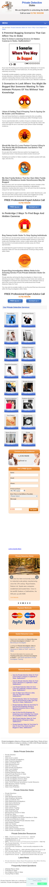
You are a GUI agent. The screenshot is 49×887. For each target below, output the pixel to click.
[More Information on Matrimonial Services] (11, 336)
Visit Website (14, 597)
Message (13, 499)
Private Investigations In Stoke (14, 816)
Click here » (11, 325)
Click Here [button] (39, 880)
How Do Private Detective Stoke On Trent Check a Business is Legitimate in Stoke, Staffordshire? (25, 682)
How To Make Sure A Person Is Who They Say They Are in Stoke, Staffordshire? (24, 694)
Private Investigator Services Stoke (16, 780)
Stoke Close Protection (12, 787)
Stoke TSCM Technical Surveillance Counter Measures (22, 782)
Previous (9, 64)
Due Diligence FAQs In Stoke (14, 872)
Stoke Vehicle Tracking (12, 808)
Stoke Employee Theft (12, 809)
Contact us (18, 743)
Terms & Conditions (8, 743)
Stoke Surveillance (11, 806)
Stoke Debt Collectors (12, 785)
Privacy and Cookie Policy (30, 741)
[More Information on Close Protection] (11, 387)
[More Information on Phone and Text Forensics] (11, 370)
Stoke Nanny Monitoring (12, 803)
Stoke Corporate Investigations (14, 759)
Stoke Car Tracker (10, 824)
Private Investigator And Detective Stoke (17, 777)
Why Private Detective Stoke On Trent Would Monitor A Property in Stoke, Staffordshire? (24, 720)
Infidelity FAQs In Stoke (12, 869)
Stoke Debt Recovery (11, 827)
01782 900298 (24, 456)
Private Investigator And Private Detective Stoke (19, 821)
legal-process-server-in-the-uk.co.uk (31, 854)
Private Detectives (10, 793)
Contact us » (34, 207)
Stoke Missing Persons (12, 764)
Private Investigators (8, 741)
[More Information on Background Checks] (28, 319)
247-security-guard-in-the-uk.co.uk (29, 851)
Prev (11, 577)
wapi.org (42, 841)
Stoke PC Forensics (11, 766)
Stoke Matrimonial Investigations (15, 801)
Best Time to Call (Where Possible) (21, 494)
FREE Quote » (15, 207)
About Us (8, 756)
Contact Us (8, 795)
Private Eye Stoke (10, 814)
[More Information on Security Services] (28, 387)
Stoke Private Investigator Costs (15, 830)
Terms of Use (43, 741)
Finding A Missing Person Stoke (15, 772)
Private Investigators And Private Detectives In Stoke (21, 817)
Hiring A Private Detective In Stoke (15, 774)
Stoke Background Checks (13, 796)
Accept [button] (42, 883)
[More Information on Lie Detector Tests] (11, 353)
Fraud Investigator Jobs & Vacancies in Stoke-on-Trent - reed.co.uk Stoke (22, 649)
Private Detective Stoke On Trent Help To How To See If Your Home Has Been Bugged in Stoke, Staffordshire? (25, 726)
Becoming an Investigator (18, 643)
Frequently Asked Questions (24, 866)
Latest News (23, 858)
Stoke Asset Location (11, 758)
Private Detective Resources (24, 833)
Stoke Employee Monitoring (13, 798)
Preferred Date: (15, 489)
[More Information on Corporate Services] (28, 336)
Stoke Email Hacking (11, 811)
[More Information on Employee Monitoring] (28, 404)
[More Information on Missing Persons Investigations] (28, 421)
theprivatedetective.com (12, 845)
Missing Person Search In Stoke (15, 812)
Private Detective (10, 755)
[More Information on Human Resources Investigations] (11, 438)
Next (11, 64)
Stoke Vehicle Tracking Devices (15, 829)
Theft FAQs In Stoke (11, 870)
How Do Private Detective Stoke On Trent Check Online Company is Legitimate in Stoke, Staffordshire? (25, 676)
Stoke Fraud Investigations (13, 761)
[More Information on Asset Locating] (28, 370)
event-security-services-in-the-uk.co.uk (34, 853)
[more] (35, 862)
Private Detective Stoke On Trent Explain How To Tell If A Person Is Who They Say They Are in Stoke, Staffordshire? (25, 700)
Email (12, 478)
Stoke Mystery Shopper (12, 822)
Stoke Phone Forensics (12, 804)
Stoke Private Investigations (13, 767)
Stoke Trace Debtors (11, 769)
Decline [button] (32, 883)
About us (18, 741)
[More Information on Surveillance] (11, 319)
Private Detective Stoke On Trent (21, 27)
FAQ (33, 27)
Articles (24, 743)
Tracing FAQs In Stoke (12, 874)
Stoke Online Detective (12, 775)
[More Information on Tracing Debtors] (11, 421)
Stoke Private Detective (24, 751)
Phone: (12, 483)
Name (12, 472)
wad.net (32, 837)
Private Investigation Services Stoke (16, 779)
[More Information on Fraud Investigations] (11, 404)
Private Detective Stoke (24, 790)
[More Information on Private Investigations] (28, 438)
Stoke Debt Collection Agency (14, 825)
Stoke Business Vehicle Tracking (15, 784)
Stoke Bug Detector (11, 771)
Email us (23, 461)
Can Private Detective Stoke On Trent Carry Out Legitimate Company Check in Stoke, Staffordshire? (25, 688)
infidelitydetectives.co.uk (12, 840)
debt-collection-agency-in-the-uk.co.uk (33, 849)
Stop (15, 64)
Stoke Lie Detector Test (12, 763)
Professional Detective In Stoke (14, 819)
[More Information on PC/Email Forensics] (28, 353)
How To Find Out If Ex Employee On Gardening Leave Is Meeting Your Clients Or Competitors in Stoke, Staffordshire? (25, 714)
